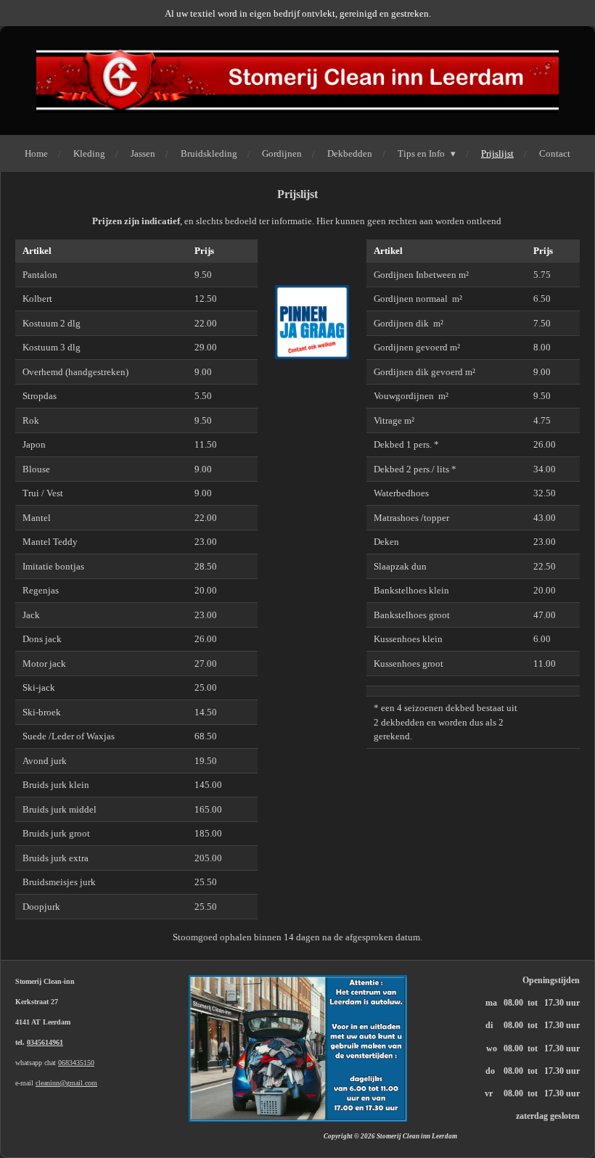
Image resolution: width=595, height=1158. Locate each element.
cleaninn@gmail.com (66, 1083)
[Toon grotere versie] (298, 1048)
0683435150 (76, 1063)
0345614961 (45, 1042)
